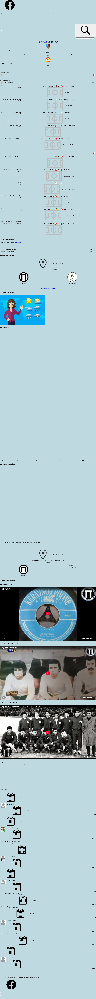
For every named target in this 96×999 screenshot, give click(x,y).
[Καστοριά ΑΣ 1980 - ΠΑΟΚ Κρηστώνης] (48, 174)
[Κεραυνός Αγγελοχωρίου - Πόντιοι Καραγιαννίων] (48, 143)
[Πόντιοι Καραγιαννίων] (48, 48)
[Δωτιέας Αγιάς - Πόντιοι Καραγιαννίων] (48, 104)
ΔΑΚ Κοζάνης (42, 42)
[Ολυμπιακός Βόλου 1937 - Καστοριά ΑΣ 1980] (48, 188)
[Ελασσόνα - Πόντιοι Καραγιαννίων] (48, 130)
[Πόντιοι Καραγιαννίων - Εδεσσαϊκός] (48, 117)
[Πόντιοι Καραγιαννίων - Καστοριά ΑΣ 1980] (48, 91)
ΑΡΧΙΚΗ (5, 30)
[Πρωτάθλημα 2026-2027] (48, 249)
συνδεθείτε (18, 242)
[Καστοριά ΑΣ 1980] (48, 62)
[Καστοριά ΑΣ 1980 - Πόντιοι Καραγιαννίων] (48, 228)
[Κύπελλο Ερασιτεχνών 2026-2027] (48, 251)
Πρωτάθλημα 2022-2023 (44, 41)
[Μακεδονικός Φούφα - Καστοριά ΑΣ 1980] (48, 214)
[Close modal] (0, 992)
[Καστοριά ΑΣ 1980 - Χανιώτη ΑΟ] (48, 201)
